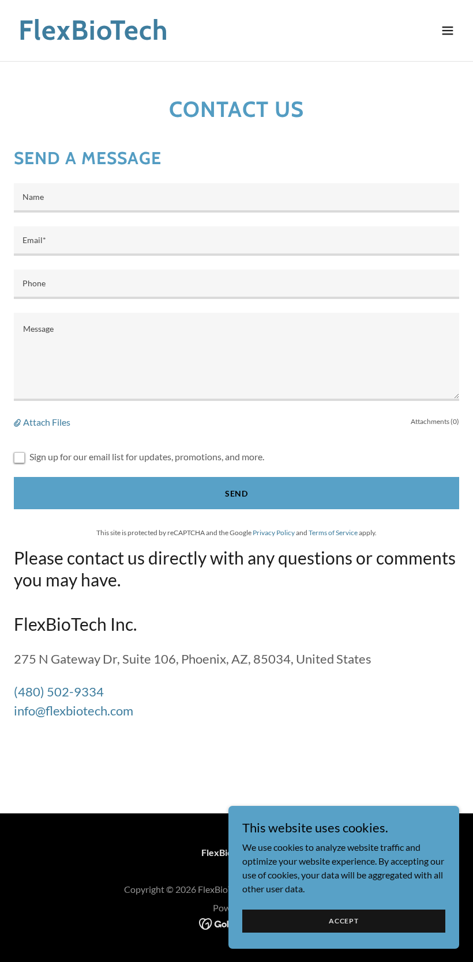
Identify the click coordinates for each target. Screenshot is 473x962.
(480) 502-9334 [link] (59, 691)
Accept (344, 920)
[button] (447, 30)
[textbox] (236, 198)
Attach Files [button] (46, 421)
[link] (93, 36)
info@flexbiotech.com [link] (73, 710)
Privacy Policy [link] (274, 532)
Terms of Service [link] (333, 532)
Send (237, 493)
